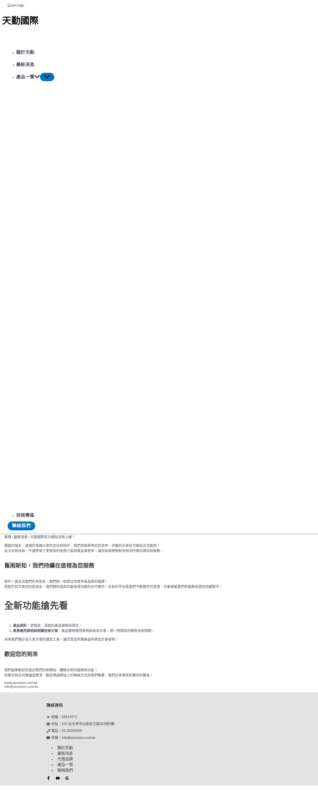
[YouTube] (58, 779)
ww (7, 683)
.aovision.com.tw (24, 683)
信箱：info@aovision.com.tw (73, 737)
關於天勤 (65, 748)
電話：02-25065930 (66, 731)
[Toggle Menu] (47, 77)
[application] (37, 76)
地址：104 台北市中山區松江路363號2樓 (82, 724)
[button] (21, 525)
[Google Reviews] (67, 779)
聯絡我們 (65, 770)
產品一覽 (65, 764)
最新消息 (65, 753)
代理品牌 (65, 759)
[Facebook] (48, 779)
